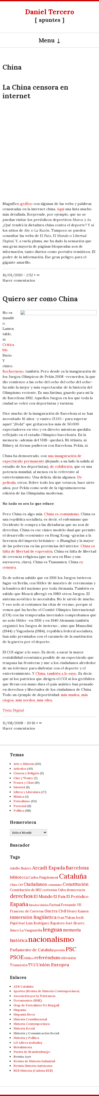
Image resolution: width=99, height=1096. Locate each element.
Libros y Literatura (26, 792)
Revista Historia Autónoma (32, 1066)
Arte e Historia (24, 764)
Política (18, 810)
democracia (76, 890)
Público (29, 958)
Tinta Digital (13, 710)
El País (59, 896)
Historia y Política (26, 1038)
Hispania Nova (24, 1014)
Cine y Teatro (23, 778)
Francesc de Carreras (27, 911)
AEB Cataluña (23, 986)
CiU (20, 885)
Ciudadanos (35, 884)
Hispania (19, 1010)
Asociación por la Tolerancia (34, 996)
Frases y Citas (23, 782)
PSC (70, 949)
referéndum (47, 957)
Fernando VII (71, 905)
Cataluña (73, 876)
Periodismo (21, 801)
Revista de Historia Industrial (34, 1061)
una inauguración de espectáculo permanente (42, 458)
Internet (19, 787)
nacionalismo (51, 939)
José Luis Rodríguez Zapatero (41, 923)
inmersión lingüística (33, 917)
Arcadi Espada (48, 868)
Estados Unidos (38, 905)
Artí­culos (19, 768)
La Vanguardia (31, 930)
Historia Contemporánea (31, 1024)
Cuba (62, 890)
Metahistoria (22, 1047)
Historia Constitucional (30, 1019)
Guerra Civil (55, 911)
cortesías (49, 890)
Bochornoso (13, 371)
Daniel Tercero (49, 12)
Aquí (60, 209)
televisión (68, 958)
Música (18, 796)
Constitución (75, 884)
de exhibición (61, 466)
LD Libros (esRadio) (27, 1042)
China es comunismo (61, 514)
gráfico (26, 203)
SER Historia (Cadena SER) (33, 1070)
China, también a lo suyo (56, 673)
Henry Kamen (78, 911)
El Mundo (43, 896)
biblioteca (19, 877)
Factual (54, 905)
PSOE (17, 957)
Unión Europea (52, 965)
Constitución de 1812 (26, 890)
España (19, 904)
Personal (19, 806)
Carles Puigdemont (43, 877)
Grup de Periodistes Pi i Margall (36, 1005)
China (13, 885)
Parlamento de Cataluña (32, 949)
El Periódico (77, 896)
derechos (21, 896)
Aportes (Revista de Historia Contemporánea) (46, 991)
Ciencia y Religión (26, 773)
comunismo (55, 885)
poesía (59, 950)
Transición (18, 965)
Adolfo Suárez (20, 868)
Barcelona (77, 868)
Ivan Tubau (66, 917)
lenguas (52, 929)
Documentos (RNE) (27, 1000)
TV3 (32, 964)
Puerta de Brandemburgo (31, 1052)
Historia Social (24, 1028)
